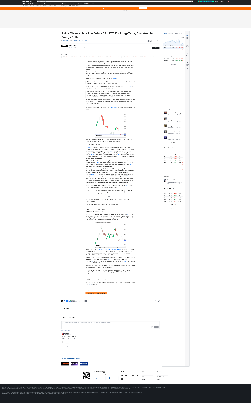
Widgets (144, 360)
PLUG (93, 135)
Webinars (78, 5)
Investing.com (73, 26)
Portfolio (144, 357)
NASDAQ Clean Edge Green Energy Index (110, 230)
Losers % (177, 132)
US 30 (165, 28)
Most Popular (25, 5)
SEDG (111, 132)
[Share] (148, 22)
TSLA (128, 130)
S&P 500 (165, 35)
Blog (143, 352)
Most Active (166, 132)
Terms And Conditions (230, 380)
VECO (126, 167)
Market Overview (38, 5)
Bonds (67, 5)
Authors (158, 360)
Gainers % (172, 132)
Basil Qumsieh (67, 322)
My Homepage (81, 29)
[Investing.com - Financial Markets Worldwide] (27, 1)
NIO (98, 244)
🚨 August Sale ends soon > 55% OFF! (206, 1)
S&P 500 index (114, 89)
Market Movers (168, 129)
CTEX (131, 87)
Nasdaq (165, 37)
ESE (128, 157)
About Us (159, 352)
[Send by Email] (86, 282)
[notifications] (226, 1)
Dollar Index (166, 41)
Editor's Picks (32, 5)
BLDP (93, 155)
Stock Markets (45, 5)
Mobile (143, 355)
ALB (108, 240)
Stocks (180, 14)
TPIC (100, 165)
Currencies (51, 5)
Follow (156, 29)
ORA (108, 139)
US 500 (165, 30)
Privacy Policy (239, 380)
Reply (64, 319)
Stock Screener (79, 3)
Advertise (159, 355)
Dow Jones (166, 33)
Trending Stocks (168, 169)
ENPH (125, 242)
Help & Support (160, 357)
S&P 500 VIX (166, 39)
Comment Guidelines (65, 311)
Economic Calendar (71, 3)
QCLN (128, 195)
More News (173, 123)
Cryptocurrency (62, 5)
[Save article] (151, 22)
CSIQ (130, 145)
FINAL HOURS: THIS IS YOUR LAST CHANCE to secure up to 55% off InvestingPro (175, 100)
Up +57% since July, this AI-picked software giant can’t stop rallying (175, 94)
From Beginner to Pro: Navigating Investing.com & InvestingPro (173, 161)
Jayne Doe (66, 314)
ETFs (70, 5)
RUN (128, 143)
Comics (73, 5)
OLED (118, 137)
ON (92, 242)
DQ (98, 143)
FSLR (119, 135)
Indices (165, 14)
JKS (129, 173)
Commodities (56, 5)
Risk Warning (246, 380)
